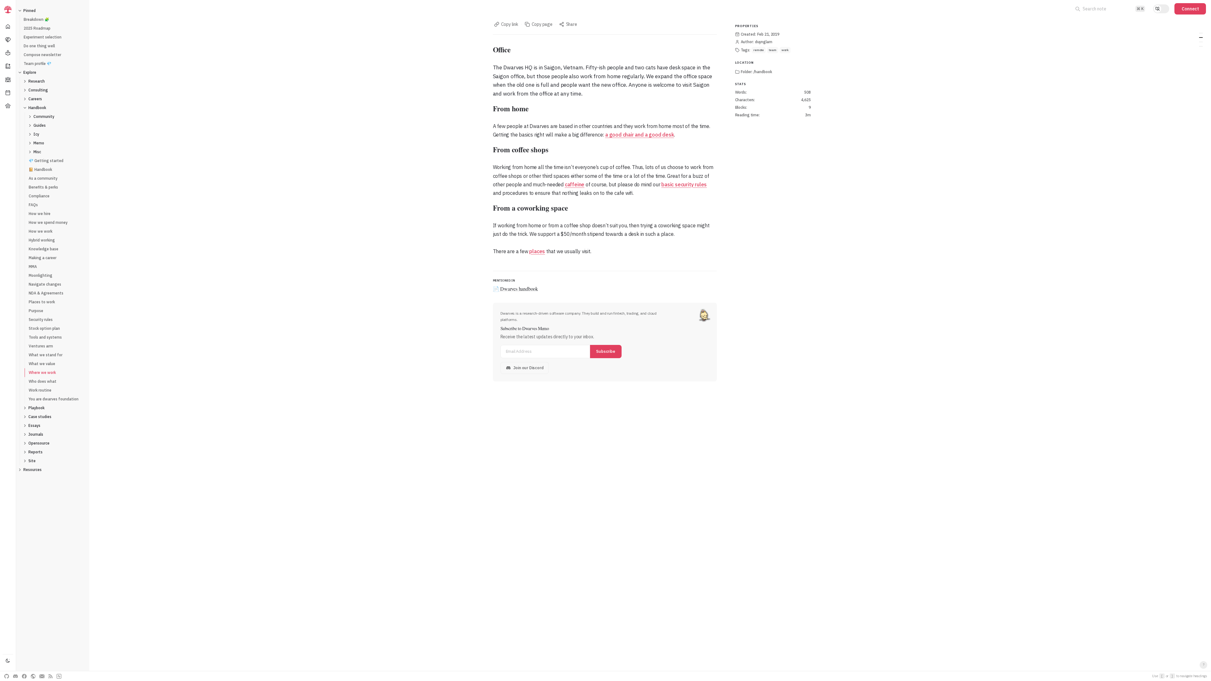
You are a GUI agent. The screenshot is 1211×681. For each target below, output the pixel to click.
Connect (1190, 9)
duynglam (763, 41)
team (772, 50)
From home (1201, 37)
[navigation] (8, 340)
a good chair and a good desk (639, 134)
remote (758, 50)
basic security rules (684, 184)
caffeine (574, 184)
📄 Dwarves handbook (515, 288)
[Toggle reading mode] (1161, 8)
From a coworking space (1201, 46)
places (537, 251)
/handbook (762, 71)
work (785, 50)
